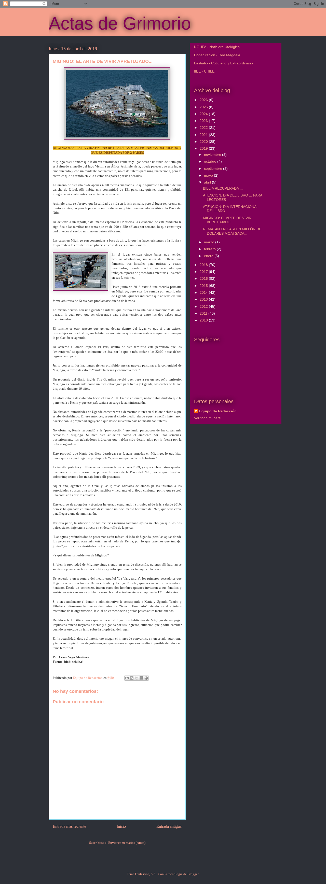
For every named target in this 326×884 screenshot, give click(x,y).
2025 (204, 107)
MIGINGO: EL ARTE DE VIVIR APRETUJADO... (227, 220)
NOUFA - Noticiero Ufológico (217, 47)
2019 (204, 148)
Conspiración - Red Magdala (217, 55)
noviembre (213, 154)
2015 (204, 286)
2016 (204, 278)
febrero (210, 249)
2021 (204, 135)
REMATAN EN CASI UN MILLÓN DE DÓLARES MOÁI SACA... (232, 231)
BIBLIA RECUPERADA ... (223, 188)
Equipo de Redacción (218, 411)
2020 (204, 141)
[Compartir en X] (136, 678)
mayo (209, 175)
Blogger (192, 874)
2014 (204, 292)
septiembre (213, 168)
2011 (204, 313)
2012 (204, 306)
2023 (204, 121)
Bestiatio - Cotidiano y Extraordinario (223, 63)
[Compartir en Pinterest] (146, 678)
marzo (209, 242)
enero (209, 256)
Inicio (121, 826)
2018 (204, 265)
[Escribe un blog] (131, 678)
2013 (204, 299)
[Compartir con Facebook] (141, 678)
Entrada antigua (169, 826)
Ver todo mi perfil (207, 418)
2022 (204, 127)
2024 (204, 114)
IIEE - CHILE (204, 71)
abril (208, 182)
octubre (210, 161)
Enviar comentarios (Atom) (126, 843)
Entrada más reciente (69, 826)
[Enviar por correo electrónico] (126, 678)
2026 (204, 100)
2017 (204, 272)
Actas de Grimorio (120, 23)
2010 (204, 320)
